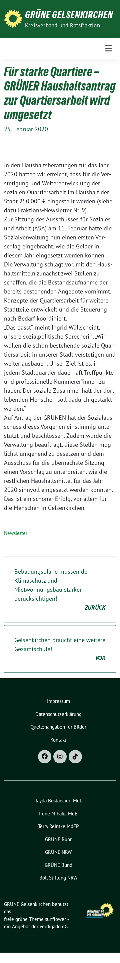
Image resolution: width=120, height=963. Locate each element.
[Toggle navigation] (108, 48)
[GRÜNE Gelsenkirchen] (13, 18)
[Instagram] (60, 756)
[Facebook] (44, 756)
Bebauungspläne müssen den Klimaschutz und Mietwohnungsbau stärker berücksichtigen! (60, 589)
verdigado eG (54, 926)
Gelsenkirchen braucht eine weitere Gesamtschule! (60, 649)
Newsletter (15, 533)
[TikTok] (75, 756)
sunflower (55, 919)
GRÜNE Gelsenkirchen (69, 14)
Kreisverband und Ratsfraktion (62, 25)
